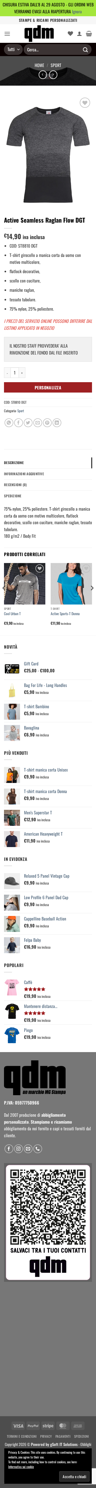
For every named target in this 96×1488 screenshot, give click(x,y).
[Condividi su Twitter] (28, 422)
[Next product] (43, 74)
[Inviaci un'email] (28, 1148)
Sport (56, 65)
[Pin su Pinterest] (47, 422)
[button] (7, 33)
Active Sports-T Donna (65, 613)
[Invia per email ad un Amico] (37, 422)
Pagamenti (63, 1436)
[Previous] (4, 598)
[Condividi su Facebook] (18, 422)
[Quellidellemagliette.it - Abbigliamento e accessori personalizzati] (39, 33)
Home (39, 65)
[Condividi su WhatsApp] (9, 422)
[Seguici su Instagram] (18, 1148)
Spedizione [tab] (13, 495)
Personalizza (48, 387)
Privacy (46, 1436)
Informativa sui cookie (21, 1466)
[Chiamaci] (37, 1148)
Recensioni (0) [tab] (15, 484)
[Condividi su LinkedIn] (57, 422)
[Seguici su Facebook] (9, 1148)
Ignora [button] (77, 11)
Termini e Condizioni (22, 1436)
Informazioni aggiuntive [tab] (24, 473)
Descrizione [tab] (14, 462)
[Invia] (85, 49)
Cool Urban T (12, 613)
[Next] (92, 598)
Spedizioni (81, 1436)
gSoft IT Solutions (64, 1444)
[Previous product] (53, 74)
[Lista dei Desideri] (70, 33)
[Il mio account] (79, 33)
